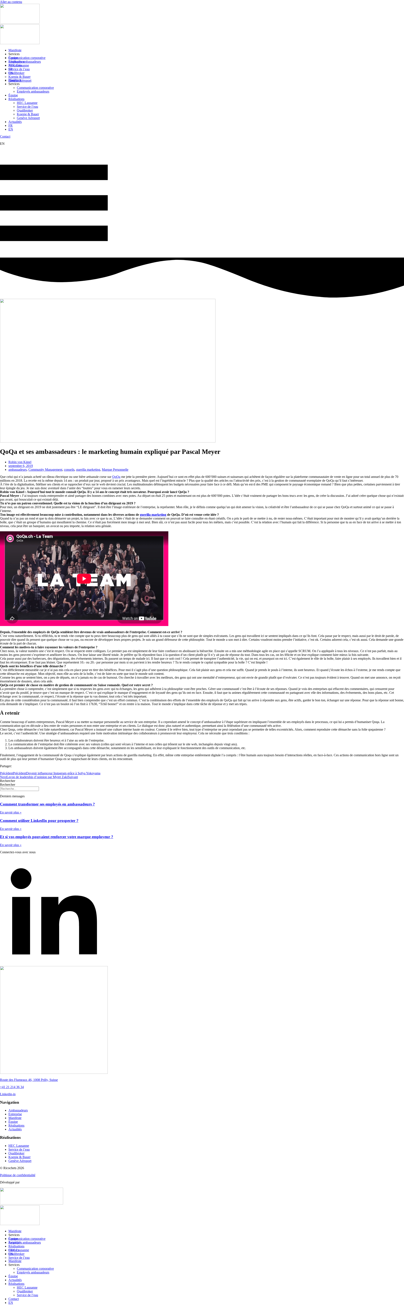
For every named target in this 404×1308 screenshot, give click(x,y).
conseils (69, 469)
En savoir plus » (10, 812)
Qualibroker (16, 73)
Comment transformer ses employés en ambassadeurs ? (47, 804)
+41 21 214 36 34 (12, 1087)
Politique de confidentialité (17, 1175)
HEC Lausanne (18, 65)
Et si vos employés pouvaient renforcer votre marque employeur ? (56, 837)
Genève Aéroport (19, 80)
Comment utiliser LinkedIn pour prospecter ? (39, 820)
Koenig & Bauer (19, 76)
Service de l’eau (19, 69)
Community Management (45, 469)
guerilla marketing (88, 469)
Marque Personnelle (115, 469)
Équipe (13, 95)
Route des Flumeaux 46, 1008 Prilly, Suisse (29, 1080)
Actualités (15, 122)
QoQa (116, 477)
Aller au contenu (11, 2)
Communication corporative (26, 58)
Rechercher (7, 781)
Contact (13, 1299)
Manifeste (14, 50)
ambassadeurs (17, 469)
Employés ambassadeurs (24, 61)
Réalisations (16, 99)
